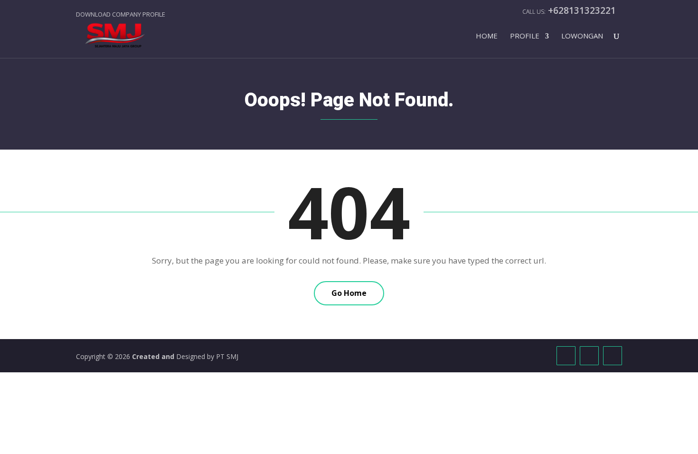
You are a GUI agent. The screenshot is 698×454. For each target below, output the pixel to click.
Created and (154, 356)
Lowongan (582, 36)
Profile (524, 36)
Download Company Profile (120, 14)
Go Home (349, 293)
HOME (487, 36)
